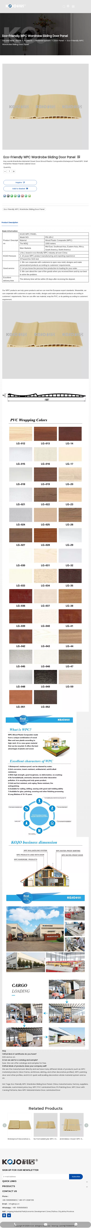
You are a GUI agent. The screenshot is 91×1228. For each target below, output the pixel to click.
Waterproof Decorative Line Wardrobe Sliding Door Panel (19, 1139)
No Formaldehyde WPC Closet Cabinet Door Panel (45, 1139)
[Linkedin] (4, 1215)
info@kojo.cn (14, 1204)
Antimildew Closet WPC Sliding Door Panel (71, 1139)
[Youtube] (9, 1215)
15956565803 (22, 1207)
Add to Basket (18, 188)
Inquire (19, 182)
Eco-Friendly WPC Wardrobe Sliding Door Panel (24, 209)
